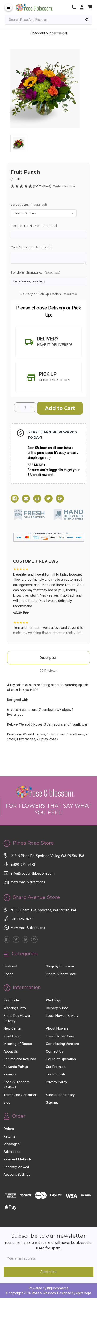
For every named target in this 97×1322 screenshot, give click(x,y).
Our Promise (55, 1067)
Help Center (13, 1028)
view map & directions (28, 882)
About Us (11, 1051)
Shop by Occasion (60, 966)
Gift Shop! (59, 33)
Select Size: (29, 204)
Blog (7, 1102)
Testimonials (56, 1074)
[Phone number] (75, 7)
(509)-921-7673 (23, 864)
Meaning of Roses (18, 1044)
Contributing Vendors (62, 1044)
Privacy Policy (56, 1082)
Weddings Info (15, 1008)
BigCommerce (58, 1288)
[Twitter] (48, 499)
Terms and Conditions (21, 1095)
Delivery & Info (57, 1008)
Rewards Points (16, 1067)
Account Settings (17, 1174)
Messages (12, 1144)
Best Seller (12, 1000)
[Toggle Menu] (8, 7)
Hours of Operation (61, 1059)
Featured (10, 966)
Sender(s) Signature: (35, 272)
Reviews (10, 1074)
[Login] (83, 7)
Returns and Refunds (20, 1059)
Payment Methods (18, 1159)
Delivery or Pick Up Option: (48, 294)
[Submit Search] (87, 20)
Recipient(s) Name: (34, 226)
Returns (10, 1136)
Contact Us (54, 1051)
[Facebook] (15, 499)
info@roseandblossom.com (33, 873)
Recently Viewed (16, 1167)
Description (48, 658)
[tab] (48, 342)
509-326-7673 (22, 919)
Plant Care (12, 1036)
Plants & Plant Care (61, 974)
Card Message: (31, 247)
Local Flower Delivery (62, 1015)
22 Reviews (48, 671)
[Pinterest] (60, 499)
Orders (9, 1129)
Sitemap (52, 1102)
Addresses (12, 1152)
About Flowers (57, 1028)
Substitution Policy (60, 1095)
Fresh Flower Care (60, 1036)
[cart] (90, 7)
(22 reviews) (42, 186)
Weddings (53, 1000)
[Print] (37, 499)
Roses (8, 974)
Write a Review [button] (64, 186)
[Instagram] (34, 939)
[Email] (26, 499)
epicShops (84, 1293)
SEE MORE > (37, 465)
